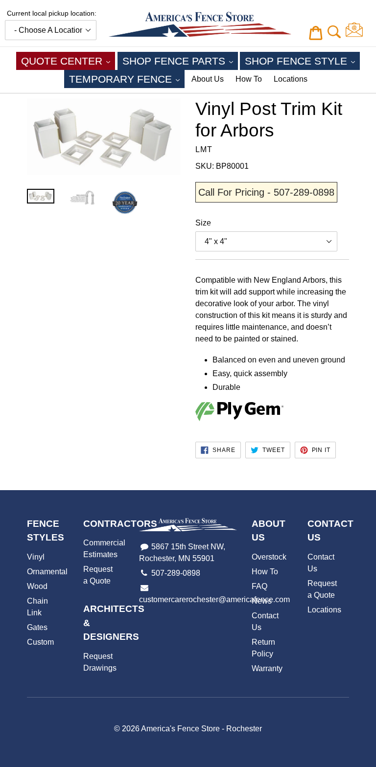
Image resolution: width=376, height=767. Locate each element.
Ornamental (47, 571)
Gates (37, 627)
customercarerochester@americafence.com (214, 599)
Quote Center (68, 61)
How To (248, 79)
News (262, 601)
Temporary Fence (127, 79)
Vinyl (36, 557)
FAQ (259, 586)
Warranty (267, 668)
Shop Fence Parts (180, 61)
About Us (207, 79)
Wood (37, 586)
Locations (290, 79)
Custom (40, 642)
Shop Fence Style (302, 61)
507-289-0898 (175, 573)
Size (203, 223)
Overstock (269, 557)
